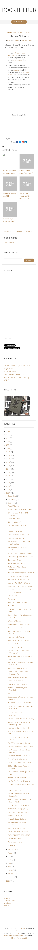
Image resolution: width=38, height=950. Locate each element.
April (10, 867)
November (12, 500)
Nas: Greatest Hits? (15, 839)
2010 (8, 483)
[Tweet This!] (20, 142)
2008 (8, 490)
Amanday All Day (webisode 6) (18, 580)
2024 (8, 438)
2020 (8, 448)
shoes (6, 908)
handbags (7, 903)
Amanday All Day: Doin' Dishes (18, 640)
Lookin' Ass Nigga (14, 715)
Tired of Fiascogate (15, 712)
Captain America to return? (17, 684)
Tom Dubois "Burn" (14, 519)
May (9, 863)
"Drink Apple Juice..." (15, 560)
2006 (8, 881)
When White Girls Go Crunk (17, 759)
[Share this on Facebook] (17, 142)
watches (7, 898)
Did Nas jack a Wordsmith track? (19, 763)
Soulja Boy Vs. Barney (15, 681)
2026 (8, 431)
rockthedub (19, 10)
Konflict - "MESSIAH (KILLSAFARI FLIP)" (17, 366)
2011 (8, 479)
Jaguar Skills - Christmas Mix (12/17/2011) (24, 196)
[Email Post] (3, 146)
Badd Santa (17, 70)
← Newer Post (7, 232)
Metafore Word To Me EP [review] (19, 583)
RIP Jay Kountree (10, 372)
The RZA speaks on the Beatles (19, 743)
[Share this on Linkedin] (25, 142)
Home (19, 232)
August (11, 853)
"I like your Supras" (14, 522)
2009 (8, 486)
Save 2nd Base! (13, 596)
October (11, 503)
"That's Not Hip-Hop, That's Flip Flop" (20, 557)
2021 (8, 445)
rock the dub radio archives (17, 668)
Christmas (11, 32)
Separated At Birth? (15, 816)
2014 (8, 469)
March (10, 870)
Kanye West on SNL (15, 842)
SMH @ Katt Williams (15, 644)
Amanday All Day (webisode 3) (18, 828)
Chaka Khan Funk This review (18, 832)
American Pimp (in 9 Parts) (17, 677)
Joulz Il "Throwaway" (15, 606)
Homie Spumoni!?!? (15, 790)
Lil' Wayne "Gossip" (14, 621)
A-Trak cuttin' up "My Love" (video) (20, 553)
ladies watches (9, 901)
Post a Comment (11, 242)
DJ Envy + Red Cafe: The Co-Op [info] (21, 719)
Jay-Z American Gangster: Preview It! (21, 573)
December (12, 496)
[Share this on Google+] (23, 142)
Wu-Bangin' (11, 599)
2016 (8, 462)
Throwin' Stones (19, 36)
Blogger (19, 931)
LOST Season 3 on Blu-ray (17, 538)
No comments (27, 40)
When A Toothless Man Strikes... (19, 628)
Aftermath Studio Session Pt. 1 (19, 778)
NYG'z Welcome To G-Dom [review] (20, 586)
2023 (8, 442)
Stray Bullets (18, 60)
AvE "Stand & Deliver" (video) (18, 576)
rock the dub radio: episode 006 (19, 756)
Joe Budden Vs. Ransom (16, 564)
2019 (8, 452)
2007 (8, 493)
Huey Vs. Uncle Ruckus (16, 637)
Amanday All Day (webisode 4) (18, 728)
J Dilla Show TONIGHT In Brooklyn (19, 703)
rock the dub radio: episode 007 (19, 602)
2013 (8, 472)
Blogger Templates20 (19, 938)
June (10, 860)
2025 (8, 435)
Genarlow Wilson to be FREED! (18, 535)
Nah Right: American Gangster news (20, 746)
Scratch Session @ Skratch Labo (20, 509)
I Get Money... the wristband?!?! (19, 812)
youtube (27, 32)
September (12, 849)
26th (9, 693)
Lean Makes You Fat (15, 647)
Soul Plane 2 (12, 845)
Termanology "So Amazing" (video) (20, 805)
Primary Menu (19, 22)
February (11, 873)
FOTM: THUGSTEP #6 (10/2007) (19, 835)
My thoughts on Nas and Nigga (19, 624)
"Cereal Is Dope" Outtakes (17, 819)
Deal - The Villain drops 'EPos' (14, 375)
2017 (8, 459)
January (11, 877)
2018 (8, 455)
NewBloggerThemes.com (13, 936)
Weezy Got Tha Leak (15, 531)
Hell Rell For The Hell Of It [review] (19, 781)
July (9, 856)
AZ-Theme (15, 933)
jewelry (6, 905)
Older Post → (31, 232)
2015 (8, 466)
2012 (8, 476)
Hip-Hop (20, 32)
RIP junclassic (9, 369)
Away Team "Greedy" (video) (18, 809)
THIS (24, 72)
